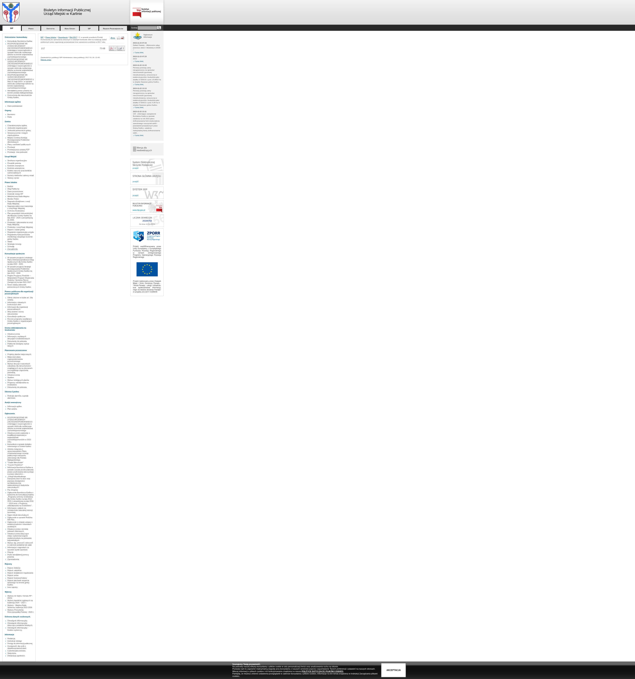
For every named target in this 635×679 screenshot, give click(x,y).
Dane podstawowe (14, 106)
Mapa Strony (70, 29)
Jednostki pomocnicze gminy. (19, 130)
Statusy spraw (13, 178)
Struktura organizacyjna (17, 161)
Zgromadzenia (13, 559)
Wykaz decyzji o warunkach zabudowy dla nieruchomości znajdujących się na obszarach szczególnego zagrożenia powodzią (19, 368)
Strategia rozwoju (14, 244)
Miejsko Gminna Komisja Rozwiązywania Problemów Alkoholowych (18, 140)
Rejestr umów (13, 575)
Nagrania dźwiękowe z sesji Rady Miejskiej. (18, 202)
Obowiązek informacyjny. (17, 621)
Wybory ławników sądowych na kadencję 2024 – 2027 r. (20, 601)
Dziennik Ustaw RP (15, 194)
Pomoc (31, 29)
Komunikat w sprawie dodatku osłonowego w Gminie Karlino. (19, 445)
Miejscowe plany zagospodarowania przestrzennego (15, 359)
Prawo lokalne (50, 37)
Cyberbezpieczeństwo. (16, 651)
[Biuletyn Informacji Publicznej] (147, 212)
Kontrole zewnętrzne (15, 166)
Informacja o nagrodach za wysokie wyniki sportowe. (18, 548)
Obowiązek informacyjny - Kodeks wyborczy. (17, 629)
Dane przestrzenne (15, 191)
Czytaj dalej (139, 52)
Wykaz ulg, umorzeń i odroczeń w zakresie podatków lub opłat (20, 544)
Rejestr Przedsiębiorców (113, 29)
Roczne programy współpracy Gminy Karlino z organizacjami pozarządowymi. (19, 321)
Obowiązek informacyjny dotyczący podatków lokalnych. (20, 624)
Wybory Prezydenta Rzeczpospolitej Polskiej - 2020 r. (20, 611)
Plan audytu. (12, 409)
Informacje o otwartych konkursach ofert (16, 303)
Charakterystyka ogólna (17, 125)
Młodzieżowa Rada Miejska (18, 196)
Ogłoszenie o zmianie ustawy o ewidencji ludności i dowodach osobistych (19, 524)
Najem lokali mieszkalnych (18, 515)
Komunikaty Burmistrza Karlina (19, 41)
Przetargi (11, 147)
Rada (9, 117)
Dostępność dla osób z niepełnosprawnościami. (17, 647)
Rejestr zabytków (14, 570)
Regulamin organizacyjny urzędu (20, 232)
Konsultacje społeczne (16, 316)
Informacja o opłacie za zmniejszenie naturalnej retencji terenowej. (19, 510)
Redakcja (11, 638)
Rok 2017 (73, 37)
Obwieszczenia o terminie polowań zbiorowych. (17, 530)
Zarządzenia (12, 249)
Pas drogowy (12, 490)
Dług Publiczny (13, 189)
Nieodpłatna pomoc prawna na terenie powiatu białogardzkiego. (20, 92)
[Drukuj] (118, 39)
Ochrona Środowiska (15, 211)
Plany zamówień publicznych (19, 144)
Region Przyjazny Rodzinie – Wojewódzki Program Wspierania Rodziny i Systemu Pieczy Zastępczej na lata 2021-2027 (20, 279)
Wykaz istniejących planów (18, 380)
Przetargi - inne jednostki (17, 152)
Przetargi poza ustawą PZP (18, 150)
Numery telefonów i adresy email (20, 175)
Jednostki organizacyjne (17, 128)
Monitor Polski (13, 199)
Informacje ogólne (14, 406)
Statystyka (11, 653)
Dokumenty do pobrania (17, 341)
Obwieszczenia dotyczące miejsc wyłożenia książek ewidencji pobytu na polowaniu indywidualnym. (19, 537)
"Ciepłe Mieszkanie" (15, 462)
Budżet (10, 186)
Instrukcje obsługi (14, 641)
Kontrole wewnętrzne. (16, 168)
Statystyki (50, 29)
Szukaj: (134, 28)
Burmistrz (11, 114)
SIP (89, 29)
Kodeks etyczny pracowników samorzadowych (19, 172)
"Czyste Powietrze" (15, 465)
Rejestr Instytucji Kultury (17, 578)
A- (114, 38)
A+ (112, 38)
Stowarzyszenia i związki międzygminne (17, 134)
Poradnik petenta (14, 163)
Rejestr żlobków (13, 568)
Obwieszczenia (13, 334)
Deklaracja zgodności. (16, 656)
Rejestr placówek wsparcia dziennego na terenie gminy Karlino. (18, 582)
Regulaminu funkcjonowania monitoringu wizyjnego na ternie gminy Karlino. (20, 237)
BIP (11, 28)
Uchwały (10, 246)
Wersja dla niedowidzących (144, 149)
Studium (10, 377)
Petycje (10, 552)
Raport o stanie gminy (16, 230)
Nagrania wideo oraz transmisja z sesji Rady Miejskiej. (20, 207)
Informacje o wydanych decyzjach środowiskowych (18, 337)
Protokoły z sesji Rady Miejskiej (20, 227)
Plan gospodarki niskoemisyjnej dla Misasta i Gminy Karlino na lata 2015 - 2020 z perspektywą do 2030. (20, 216)
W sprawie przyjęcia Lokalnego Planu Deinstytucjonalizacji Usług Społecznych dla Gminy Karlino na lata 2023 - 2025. (20, 261)
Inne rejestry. (12, 587)
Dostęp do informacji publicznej (19, 643)
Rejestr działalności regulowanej (20, 573)
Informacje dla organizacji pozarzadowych (17, 308)
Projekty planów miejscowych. (19, 354)
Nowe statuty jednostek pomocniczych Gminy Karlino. (19, 286)
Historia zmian (46, 60)
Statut (9, 242)
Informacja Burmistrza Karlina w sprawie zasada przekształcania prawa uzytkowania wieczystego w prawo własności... (20, 470)
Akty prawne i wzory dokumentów (15, 313)
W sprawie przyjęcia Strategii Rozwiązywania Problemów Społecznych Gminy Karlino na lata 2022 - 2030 (19, 270)
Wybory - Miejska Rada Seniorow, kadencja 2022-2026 (19, 606)
